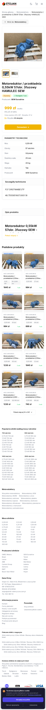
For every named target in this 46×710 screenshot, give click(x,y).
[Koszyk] (36, 4)
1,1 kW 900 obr (30, 438)
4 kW (32, 529)
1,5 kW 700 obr (7, 440)
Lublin (16, 676)
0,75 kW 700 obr (8, 436)
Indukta (26, 564)
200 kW (4, 544)
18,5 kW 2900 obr (31, 479)
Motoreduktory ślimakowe (11, 503)
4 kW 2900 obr (30, 470)
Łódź (41, 671)
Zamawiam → (23, 127)
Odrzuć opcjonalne (12, 705)
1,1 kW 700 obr (7, 438)
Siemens (5, 567)
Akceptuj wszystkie (23, 700)
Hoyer (26, 572)
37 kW (18, 537)
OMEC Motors (7, 554)
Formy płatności (7, 606)
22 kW (33, 534)
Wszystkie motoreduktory (11, 493)
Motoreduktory (23, 12)
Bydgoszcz (13, 671)
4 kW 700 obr (7, 447)
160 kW (33, 542)
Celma (26, 567)
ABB (3, 562)
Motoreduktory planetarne (31, 503)
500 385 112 (9, 594)
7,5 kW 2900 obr (30, 475)
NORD (26, 569)
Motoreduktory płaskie (29, 498)
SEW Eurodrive (29, 554)
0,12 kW (19, 522)
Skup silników (29, 607)
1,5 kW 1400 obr (7, 464)
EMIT (4, 569)
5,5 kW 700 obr (7, 449)
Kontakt (4, 604)
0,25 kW (5, 525)
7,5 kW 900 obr (30, 451)
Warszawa (24, 671)
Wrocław (15, 673)
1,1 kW (18, 527)
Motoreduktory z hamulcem (11, 506)
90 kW (33, 539)
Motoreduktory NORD (9, 496)
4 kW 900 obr (29, 447)
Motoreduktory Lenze (26, 496)
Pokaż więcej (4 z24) (21, 412)
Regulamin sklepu (8, 613)
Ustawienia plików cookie (33, 610)
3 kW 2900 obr (30, 468)
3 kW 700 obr (6, 445)
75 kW (18, 539)
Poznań (33, 671)
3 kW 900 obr (29, 445)
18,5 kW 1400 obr (8, 479)
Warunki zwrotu (7, 616)
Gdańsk (6, 673)
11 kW (33, 532)
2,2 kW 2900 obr (30, 466)
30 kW (4, 537)
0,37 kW (19, 525)
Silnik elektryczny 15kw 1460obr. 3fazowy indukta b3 (22, 644)
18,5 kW (19, 534)
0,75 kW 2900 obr (31, 459)
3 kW (18, 529)
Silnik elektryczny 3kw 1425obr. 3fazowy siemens (19, 647)
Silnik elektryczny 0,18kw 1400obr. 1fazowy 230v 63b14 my (22, 642)
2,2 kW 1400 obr (7, 466)
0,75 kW (5, 527)
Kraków (24, 673)
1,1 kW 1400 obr (7, 461)
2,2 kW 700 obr (7, 442)
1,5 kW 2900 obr (30, 464)
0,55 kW (33, 525)
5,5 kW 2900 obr (30, 472)
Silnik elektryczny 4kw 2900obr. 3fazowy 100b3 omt (22, 652)
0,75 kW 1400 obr (8, 459)
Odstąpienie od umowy (10, 611)
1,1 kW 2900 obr (30, 461)
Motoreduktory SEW (29, 493)
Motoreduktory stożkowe (28, 501)
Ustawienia (33, 705)
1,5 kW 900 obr (30, 440)
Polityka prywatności (9, 618)
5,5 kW (4, 532)
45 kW (33, 537)
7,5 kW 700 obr (7, 451)
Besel (4, 557)
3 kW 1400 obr (7, 468)
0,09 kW (5, 522)
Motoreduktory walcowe (10, 498)
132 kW (18, 542)
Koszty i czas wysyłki (9, 609)
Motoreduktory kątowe (10, 501)
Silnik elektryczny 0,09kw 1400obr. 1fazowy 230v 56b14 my (23, 649)
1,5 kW (33, 527)
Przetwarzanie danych (10, 621)
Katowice (34, 673)
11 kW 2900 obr (30, 477)
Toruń (4, 671)
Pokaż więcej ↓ (11, 235)
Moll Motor (27, 562)
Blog (3, 623)
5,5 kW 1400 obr (7, 472)
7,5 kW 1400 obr (7, 475)
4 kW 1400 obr (7, 470)
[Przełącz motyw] (31, 4)
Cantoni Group (7, 564)
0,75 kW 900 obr (30, 436)
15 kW (4, 534)
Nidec (26, 559)
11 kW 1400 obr (7, 477)
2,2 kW (4, 529)
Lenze (4, 559)
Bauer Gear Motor (8, 572)
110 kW (4, 542)
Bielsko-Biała (6, 676)
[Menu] (42, 4)
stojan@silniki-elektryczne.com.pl (14, 591)
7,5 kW (18, 532)
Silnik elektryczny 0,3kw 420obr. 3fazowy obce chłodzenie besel (22, 636)
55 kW (4, 539)
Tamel (26, 557)
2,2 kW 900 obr (30, 442)
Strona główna (7, 12)
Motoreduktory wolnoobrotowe (13, 508)
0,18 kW (33, 522)
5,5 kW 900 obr (30, 449)
